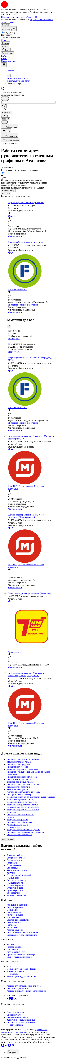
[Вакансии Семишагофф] (31, 627)
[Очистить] (5, 98)
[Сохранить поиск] (4, 106)
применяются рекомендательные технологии (24, 1030)
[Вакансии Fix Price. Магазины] (31, 271)
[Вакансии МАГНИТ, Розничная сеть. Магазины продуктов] (31, 468)
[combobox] (14, 92)
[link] (6, 49)
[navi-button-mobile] (4, 64)
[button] (4, 56)
